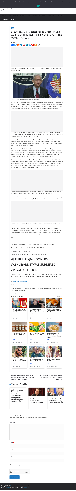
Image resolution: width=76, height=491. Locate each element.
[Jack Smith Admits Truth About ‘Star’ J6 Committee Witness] (56, 388)
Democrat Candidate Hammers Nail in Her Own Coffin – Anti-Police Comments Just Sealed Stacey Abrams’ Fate (23, 377)
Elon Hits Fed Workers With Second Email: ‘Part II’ (36, 402)
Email (12, 450)
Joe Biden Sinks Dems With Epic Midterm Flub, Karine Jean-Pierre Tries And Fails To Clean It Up (50, 377)
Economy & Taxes (25, 16)
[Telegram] (29, 45)
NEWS (9, 16)
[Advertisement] (37, 57)
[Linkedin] (21, 45)
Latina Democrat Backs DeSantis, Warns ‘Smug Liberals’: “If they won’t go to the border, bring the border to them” (17, 396)
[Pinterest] (24, 45)
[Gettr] (32, 45)
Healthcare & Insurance (55, 16)
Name (12, 442)
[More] (35, 45)
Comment (13, 422)
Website (12, 457)
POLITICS (15, 16)
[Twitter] (15, 45)
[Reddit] (18, 45)
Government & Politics (38, 16)
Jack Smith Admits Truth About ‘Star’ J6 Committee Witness (56, 401)
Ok (38, 5)
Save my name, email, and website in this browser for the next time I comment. (33, 465)
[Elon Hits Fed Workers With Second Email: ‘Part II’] (36, 388)
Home (4, 16)
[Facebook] (12, 45)
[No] (74, 4)
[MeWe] (27, 45)
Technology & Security (9, 19)
